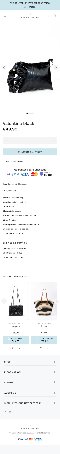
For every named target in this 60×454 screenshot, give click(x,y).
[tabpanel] (30, 66)
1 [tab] (27, 113)
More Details (30, 7)
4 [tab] (33, 113)
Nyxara (44, 326)
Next (56, 67)
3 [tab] (31, 113)
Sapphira (16, 326)
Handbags (22, 184)
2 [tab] (29, 113)
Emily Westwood (15, 323)
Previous (4, 67)
